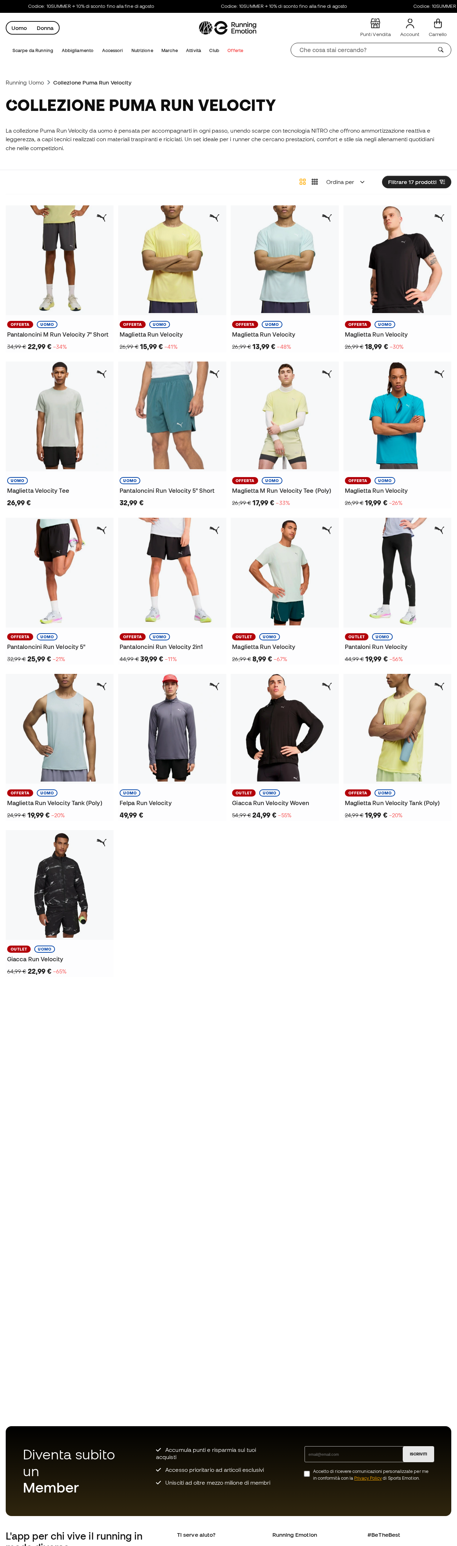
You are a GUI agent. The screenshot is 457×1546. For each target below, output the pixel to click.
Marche (169, 50)
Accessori (112, 50)
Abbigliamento (78, 50)
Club (214, 50)
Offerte (235, 50)
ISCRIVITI (418, 1454)
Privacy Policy (368, 1478)
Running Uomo (25, 82)
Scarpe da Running (32, 50)
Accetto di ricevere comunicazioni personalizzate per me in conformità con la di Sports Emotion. (370, 1474)
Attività (193, 50)
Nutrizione (142, 50)
